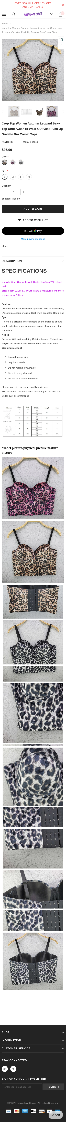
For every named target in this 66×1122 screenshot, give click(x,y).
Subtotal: (6, 198)
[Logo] (33, 14)
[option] (33, 70)
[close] (63, 5)
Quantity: (6, 185)
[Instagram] (5, 1069)
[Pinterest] (13, 1069)
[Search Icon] (13, 14)
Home (5, 23)
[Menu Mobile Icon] (4, 14)
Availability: (8, 141)
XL (29, 177)
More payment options (33, 239)
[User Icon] (51, 14)
